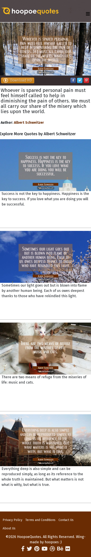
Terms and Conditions (40, 520)
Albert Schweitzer (29, 122)
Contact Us (66, 520)
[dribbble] (52, 549)
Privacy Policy (12, 520)
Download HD (21, 80)
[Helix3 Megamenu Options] (88, 14)
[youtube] (44, 549)
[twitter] (29, 549)
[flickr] (67, 549)
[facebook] (23, 549)
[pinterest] (36, 549)
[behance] (60, 549)
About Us (9, 528)
